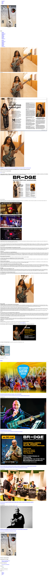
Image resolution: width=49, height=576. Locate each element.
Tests (2, 2)
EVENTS (3, 36)
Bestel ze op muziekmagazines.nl (6, 560)
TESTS (3, 35)
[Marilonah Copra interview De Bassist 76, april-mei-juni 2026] (18, 71)
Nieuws (3, 1)
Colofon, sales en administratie (5, 564)
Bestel (2, 574)
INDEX (3, 45)
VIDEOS (3, 43)
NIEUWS (3, 34)
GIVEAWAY (3, 38)
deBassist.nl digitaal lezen (5, 561)
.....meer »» (17, 397)
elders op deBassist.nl (23, 322)
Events (1, 172)
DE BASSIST (4, 41)
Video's (3, 573)
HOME (3, 32)
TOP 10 (3, 37)
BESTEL (3, 40)
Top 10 (3, 572)
